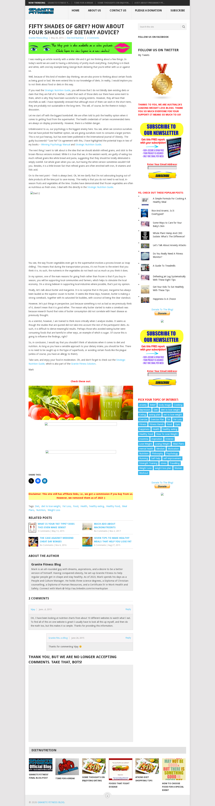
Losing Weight (162, 443)
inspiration (157, 439)
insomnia (143, 439)
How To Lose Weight (167, 434)
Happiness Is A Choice (164, 299)
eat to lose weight (173, 414)
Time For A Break (83, 3)
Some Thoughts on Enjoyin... (114, 3)
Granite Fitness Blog (38, 38)
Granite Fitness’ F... (59, 3)
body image (165, 405)
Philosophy (157, 453)
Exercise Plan (157, 419)
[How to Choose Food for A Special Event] (174, 769)
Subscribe (177, 10)
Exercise (143, 419)
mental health (146, 448)
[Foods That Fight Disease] (120, 769)
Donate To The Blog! (162, 309)
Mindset (160, 448)
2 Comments (93, 38)
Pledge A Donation (148, 10)
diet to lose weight (50, 506)
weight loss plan (163, 468)
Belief (153, 405)
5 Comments (44, 531)
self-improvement (172, 458)
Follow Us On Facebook (153, 37)
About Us (94, 10)
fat (168, 419)
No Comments (101, 531)
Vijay (33, 609)
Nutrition (41, 510)
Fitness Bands (156, 424)
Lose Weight (145, 443)
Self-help (155, 458)
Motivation (173, 448)
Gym (177, 424)
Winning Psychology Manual (56, 144)
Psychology (172, 453)
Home (75, 10)
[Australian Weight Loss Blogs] (162, 99)
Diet (37, 506)
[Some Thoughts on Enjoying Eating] (94, 766)
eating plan (154, 414)
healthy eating (96, 506)
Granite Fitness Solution (83, 363)
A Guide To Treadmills (164, 265)
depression (144, 409)
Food (75, 506)
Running (143, 458)
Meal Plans (178, 443)
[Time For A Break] (67, 766)
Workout (143, 473)
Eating (142, 414)
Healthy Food (113, 506)
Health (83, 506)
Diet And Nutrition (75, 38)
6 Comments (100, 545)
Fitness (142, 424)
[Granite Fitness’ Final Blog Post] (40, 764)
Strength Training (148, 463)
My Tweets (143, 55)
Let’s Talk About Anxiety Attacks (169, 245)
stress (163, 463)
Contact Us (118, 10)
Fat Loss (66, 506)
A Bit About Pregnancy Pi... (150, 3)
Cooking (178, 405)
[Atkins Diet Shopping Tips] (147, 766)
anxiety (143, 405)
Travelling (175, 463)
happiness (144, 429)
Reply (128, 609)
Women (178, 468)
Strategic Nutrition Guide (57, 90)
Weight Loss (54, 510)
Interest (169, 439)
